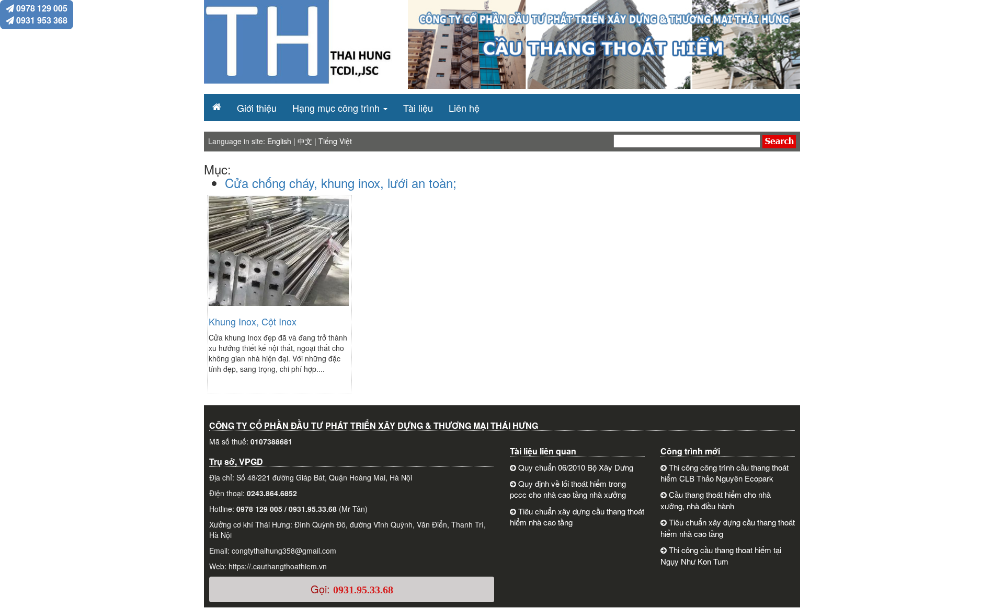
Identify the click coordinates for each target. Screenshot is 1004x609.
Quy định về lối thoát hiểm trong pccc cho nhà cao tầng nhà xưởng (568, 489)
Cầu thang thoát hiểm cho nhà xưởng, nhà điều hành (715, 500)
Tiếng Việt (335, 141)
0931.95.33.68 (363, 589)
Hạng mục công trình (336, 107)
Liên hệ (464, 107)
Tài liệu (418, 107)
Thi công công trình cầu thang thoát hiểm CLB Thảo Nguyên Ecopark (724, 473)
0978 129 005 (40, 8)
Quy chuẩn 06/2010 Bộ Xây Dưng (575, 467)
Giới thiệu (257, 107)
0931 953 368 (40, 20)
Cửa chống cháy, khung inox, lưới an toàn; (341, 182)
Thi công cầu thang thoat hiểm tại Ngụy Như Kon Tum (720, 555)
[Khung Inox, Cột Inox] (279, 256)
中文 (305, 141)
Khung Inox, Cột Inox (252, 321)
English (279, 141)
